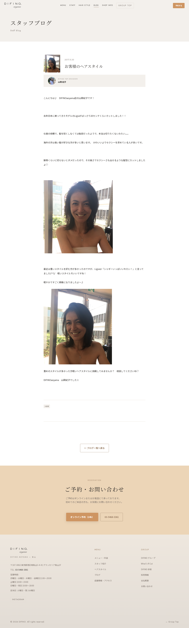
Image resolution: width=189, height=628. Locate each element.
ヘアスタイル (100, 569)
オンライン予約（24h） (82, 517)
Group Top (125, 5)
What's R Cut (147, 563)
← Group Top (172, 621)
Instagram (18, 599)
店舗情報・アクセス (103, 580)
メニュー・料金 (101, 558)
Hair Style (84, 5)
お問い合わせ (147, 586)
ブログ (97, 574)
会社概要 (145, 580)
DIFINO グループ (148, 558)
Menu (63, 5)
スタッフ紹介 (100, 563)
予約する (178, 5)
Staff (72, 5)
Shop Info (107, 5)
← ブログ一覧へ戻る (94, 448)
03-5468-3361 (112, 517)
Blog (96, 5)
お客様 (47, 406)
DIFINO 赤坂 (146, 569)
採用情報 (145, 574)
